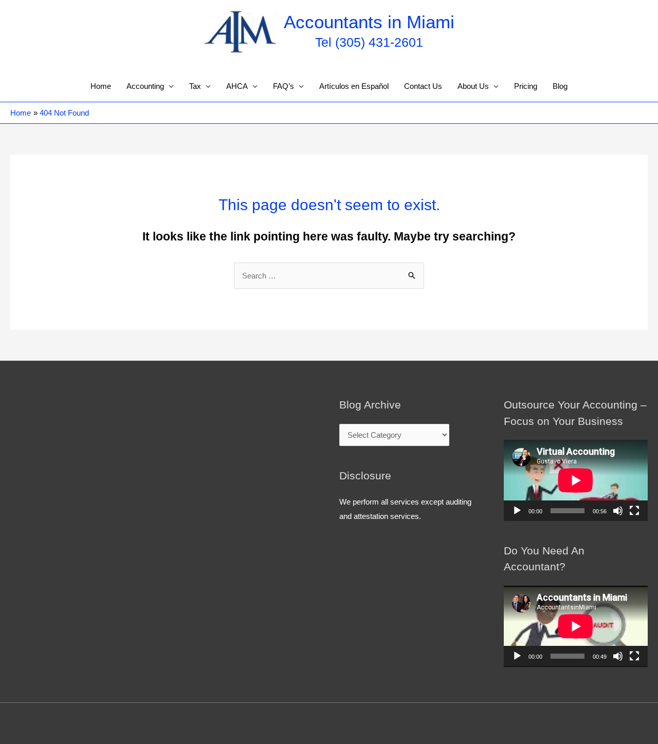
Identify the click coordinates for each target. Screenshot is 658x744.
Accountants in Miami (369, 22)
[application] (576, 480)
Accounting (145, 86)
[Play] (517, 511)
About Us (473, 86)
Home (100, 86)
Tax (195, 86)
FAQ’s (283, 86)
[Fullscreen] (634, 511)
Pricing (525, 86)
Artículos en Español (354, 86)
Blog (560, 86)
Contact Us (423, 86)
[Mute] (618, 511)
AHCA (237, 86)
